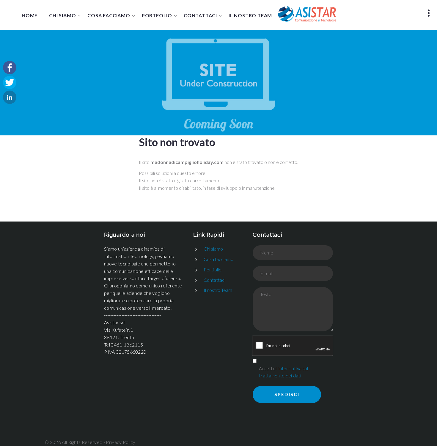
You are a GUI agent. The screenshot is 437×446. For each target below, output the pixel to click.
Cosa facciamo (108, 15)
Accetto (283, 372)
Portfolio (157, 15)
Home (29, 15)
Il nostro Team (250, 15)
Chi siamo (62, 15)
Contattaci (200, 15)
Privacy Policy (120, 442)
